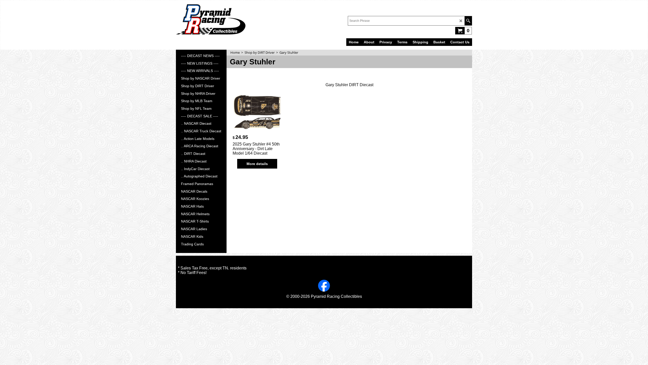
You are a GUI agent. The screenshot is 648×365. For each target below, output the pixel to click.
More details (257, 164)
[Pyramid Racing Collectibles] (211, 19)
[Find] (468, 20)
